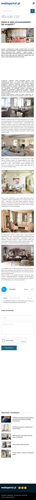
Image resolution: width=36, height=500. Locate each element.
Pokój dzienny (17, 15)
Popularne (32, 289)
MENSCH (12, 497)
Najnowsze (26, 289)
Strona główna (10, 15)
